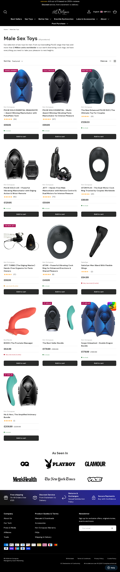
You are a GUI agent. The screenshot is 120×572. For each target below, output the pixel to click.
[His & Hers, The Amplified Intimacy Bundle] (21, 390)
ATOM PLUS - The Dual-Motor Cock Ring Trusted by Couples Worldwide (98, 189)
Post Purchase (58, 23)
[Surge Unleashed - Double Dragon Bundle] (98, 319)
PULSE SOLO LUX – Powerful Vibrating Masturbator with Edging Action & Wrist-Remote (20, 191)
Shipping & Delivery (43, 537)
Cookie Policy (111, 558)
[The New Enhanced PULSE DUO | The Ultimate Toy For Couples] (98, 86)
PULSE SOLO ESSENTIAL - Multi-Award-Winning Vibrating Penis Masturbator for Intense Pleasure (58, 113)
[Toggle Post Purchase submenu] (67, 23)
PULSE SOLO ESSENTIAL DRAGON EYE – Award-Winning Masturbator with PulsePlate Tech (21, 113)
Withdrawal (70, 558)
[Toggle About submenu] (108, 19)
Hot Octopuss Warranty (45, 527)
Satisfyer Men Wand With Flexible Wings (96, 266)
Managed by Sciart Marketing (13, 561)
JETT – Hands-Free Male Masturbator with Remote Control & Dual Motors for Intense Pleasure (60, 191)
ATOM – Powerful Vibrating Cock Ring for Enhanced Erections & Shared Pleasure (58, 268)
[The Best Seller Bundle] (60, 319)
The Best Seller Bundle (53, 343)
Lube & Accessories (85, 19)
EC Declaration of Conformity (70, 563)
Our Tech (8, 523)
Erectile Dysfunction (63, 19)
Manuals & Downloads (44, 518)
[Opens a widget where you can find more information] (111, 568)
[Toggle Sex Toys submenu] (34, 19)
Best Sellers (16, 19)
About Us (8, 518)
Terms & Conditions (84, 558)
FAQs (37, 532)
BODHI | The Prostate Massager (18, 343)
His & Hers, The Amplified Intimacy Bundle (20, 416)
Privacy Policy (99, 558)
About (104, 19)
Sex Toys (29, 19)
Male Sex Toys (14, 29)
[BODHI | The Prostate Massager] (21, 319)
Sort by (7, 61)
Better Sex (44, 19)
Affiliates (7, 532)
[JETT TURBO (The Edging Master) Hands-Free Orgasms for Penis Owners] (21, 241)
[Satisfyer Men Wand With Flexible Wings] (98, 241)
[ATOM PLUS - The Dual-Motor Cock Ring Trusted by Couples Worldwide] (98, 164)
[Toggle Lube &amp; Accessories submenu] (97, 19)
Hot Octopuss (14, 558)
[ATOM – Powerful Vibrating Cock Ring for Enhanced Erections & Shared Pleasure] (60, 241)
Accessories (40, 523)
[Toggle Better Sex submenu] (50, 19)
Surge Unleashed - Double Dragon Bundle (97, 344)
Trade (6, 537)
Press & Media (10, 527)
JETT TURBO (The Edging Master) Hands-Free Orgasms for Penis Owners (19, 268)
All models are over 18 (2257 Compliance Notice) (100, 563)
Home (6, 29)
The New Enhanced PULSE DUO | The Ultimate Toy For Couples (98, 111)
